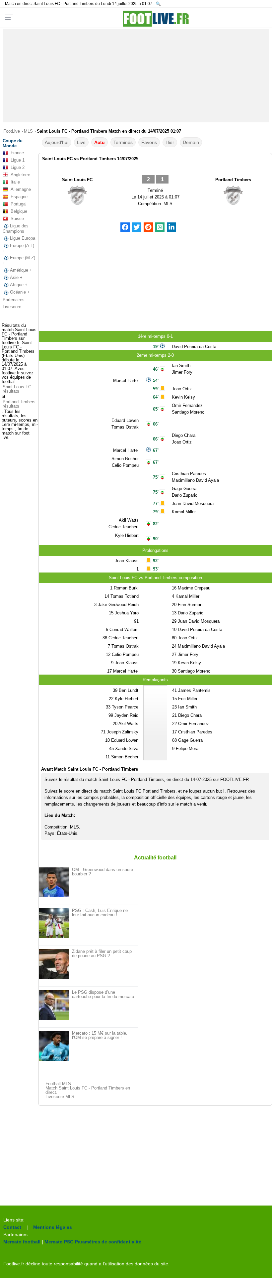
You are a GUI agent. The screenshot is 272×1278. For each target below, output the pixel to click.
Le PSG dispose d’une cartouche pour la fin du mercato (103, 994)
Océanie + (20, 292)
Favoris (149, 142)
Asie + (16, 277)
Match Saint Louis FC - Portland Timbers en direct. (87, 1090)
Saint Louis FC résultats (17, 389)
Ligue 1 (18, 160)
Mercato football (21, 1241)
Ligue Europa (22, 238)
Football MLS (58, 1083)
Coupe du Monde (13, 143)
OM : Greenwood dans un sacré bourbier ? (102, 871)
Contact (12, 1227)
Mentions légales (52, 1227)
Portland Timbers (233, 179)
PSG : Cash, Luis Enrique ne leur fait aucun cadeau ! (100, 912)
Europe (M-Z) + (19, 260)
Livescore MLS (59, 1096)
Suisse (17, 218)
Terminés (123, 142)
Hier (170, 142)
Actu (99, 142)
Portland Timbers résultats (19, 404)
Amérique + (21, 270)
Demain (191, 142)
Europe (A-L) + (18, 248)
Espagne (19, 196)
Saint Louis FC (77, 179)
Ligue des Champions (16, 228)
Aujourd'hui (56, 142)
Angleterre (20, 174)
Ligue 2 (18, 167)
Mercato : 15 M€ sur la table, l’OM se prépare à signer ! (99, 1035)
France (17, 152)
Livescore (12, 306)
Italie (15, 182)
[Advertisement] (136, 75)
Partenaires (14, 299)
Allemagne (21, 189)
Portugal (19, 203)
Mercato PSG (59, 1241)
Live (81, 142)
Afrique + (19, 284)
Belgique (19, 211)
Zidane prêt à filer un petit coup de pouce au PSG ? (102, 953)
